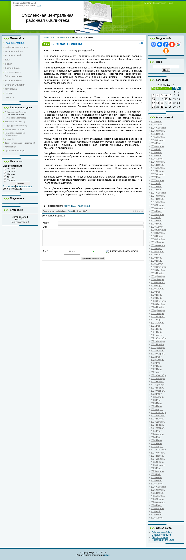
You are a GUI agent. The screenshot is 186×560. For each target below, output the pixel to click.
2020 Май (156, 292)
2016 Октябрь (158, 162)
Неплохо (11, 174)
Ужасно (11, 180)
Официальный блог (162, 532)
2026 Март (156, 505)
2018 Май (156, 217)
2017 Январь (157, 171)
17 (153, 103)
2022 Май (156, 363)
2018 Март (156, 211)
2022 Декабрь (158, 384)
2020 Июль (156, 298)
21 (170, 103)
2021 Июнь (156, 329)
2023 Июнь (156, 403)
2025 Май (156, 474)
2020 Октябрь (158, 304)
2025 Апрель (157, 471)
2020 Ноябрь (157, 307)
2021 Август (157, 335)
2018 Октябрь (158, 233)
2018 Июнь (156, 220)
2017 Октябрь (158, 196)
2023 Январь (157, 388)
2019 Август (157, 264)
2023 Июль (156, 406)
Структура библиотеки (15, 125)
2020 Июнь (156, 295)
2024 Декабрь (158, 459)
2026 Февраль (158, 502)
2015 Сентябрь (158, 128)
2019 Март (156, 248)
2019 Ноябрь (157, 273)
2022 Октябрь (158, 378)
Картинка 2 (84, 205)
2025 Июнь (156, 477)
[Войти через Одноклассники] (166, 51)
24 (153, 107)
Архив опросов (24, 186)
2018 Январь (157, 205)
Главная (147, 3)
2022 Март (156, 357)
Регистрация (159, 3)
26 (162, 107)
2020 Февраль (158, 282)
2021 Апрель (157, 323)
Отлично (11, 168)
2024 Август (157, 446)
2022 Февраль (158, 353)
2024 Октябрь (158, 452)
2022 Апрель (157, 360)
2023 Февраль (158, 391)
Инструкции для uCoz (163, 540)
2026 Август (157, 517)
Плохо (10, 177)
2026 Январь (157, 499)
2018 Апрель (157, 214)
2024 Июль (156, 443)
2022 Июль (156, 369)
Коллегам (9, 147)
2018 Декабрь (158, 239)
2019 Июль (156, 261)
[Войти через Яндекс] (172, 44)
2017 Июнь (156, 186)
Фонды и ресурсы (13, 129)
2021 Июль (156, 332)
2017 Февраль (158, 174)
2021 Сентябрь (158, 338)
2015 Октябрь (158, 131)
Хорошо (11, 171)
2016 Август (157, 158)
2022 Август (157, 372)
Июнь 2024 (166, 85)
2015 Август (157, 124)
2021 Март (156, 319)
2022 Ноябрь (157, 381)
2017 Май (156, 183)
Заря (70, 211)
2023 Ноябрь (157, 418)
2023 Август (157, 409)
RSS (39, 6)
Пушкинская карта (13, 150)
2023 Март (156, 394)
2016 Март (156, 143)
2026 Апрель (157, 508)
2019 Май (156, 254)
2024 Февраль (158, 428)
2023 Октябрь (158, 415)
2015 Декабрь (158, 137)
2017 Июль (156, 189)
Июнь (63, 37)
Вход (170, 3)
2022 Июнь (156, 366)
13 (166, 99)
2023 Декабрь (158, 422)
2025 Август (157, 483)
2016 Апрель (157, 146)
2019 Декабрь (158, 276)
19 (162, 103)
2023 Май (156, 400)
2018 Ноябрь (157, 236)
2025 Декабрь (158, 496)
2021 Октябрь (158, 341)
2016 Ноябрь (157, 165)
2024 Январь (157, 425)
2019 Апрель (157, 251)
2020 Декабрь (158, 310)
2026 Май (156, 511)
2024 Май (156, 437)
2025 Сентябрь (158, 487)
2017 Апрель (157, 180)
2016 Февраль (158, 140)
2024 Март (156, 431)
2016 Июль (156, 155)
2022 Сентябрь (158, 375)
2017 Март (156, 177)
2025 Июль (156, 480)
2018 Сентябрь (158, 230)
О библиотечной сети (15, 112)
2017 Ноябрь (157, 199)
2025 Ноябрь (157, 493)
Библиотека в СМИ (13, 122)
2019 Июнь (156, 258)
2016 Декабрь (158, 168)
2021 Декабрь (158, 347)
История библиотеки (14, 118)
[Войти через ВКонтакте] (159, 44)
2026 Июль (156, 514)
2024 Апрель (157, 434)
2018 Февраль (158, 208)
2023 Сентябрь (158, 412)
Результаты (9, 186)
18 (157, 103)
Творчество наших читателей (18, 143)
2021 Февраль (158, 316)
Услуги (8, 139)
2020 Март (156, 285)
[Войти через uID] (153, 44)
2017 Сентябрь (158, 193)
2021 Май (156, 326)
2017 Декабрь (158, 202)
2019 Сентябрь (158, 267)
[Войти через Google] (178, 44)
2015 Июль (156, 121)
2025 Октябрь (158, 490)
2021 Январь (157, 313)
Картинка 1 (70, 205)
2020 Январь (157, 279)
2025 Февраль (158, 465)
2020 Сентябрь (158, 301)
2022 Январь (157, 350)
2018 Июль (156, 223)
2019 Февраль (158, 245)
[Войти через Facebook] (166, 44)
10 (153, 99)
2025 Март (156, 468)
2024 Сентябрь (158, 449)
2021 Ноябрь (157, 344)
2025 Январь (157, 462)
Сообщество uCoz (161, 535)
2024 (55, 37)
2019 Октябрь (158, 270)
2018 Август (157, 227)
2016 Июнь (156, 152)
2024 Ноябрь (157, 456)
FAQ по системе (160, 537)
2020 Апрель (157, 288)
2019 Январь (157, 242)
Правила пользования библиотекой (15, 134)
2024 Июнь (156, 440)
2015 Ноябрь (157, 134)
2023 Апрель (157, 397)
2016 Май (156, 149)
